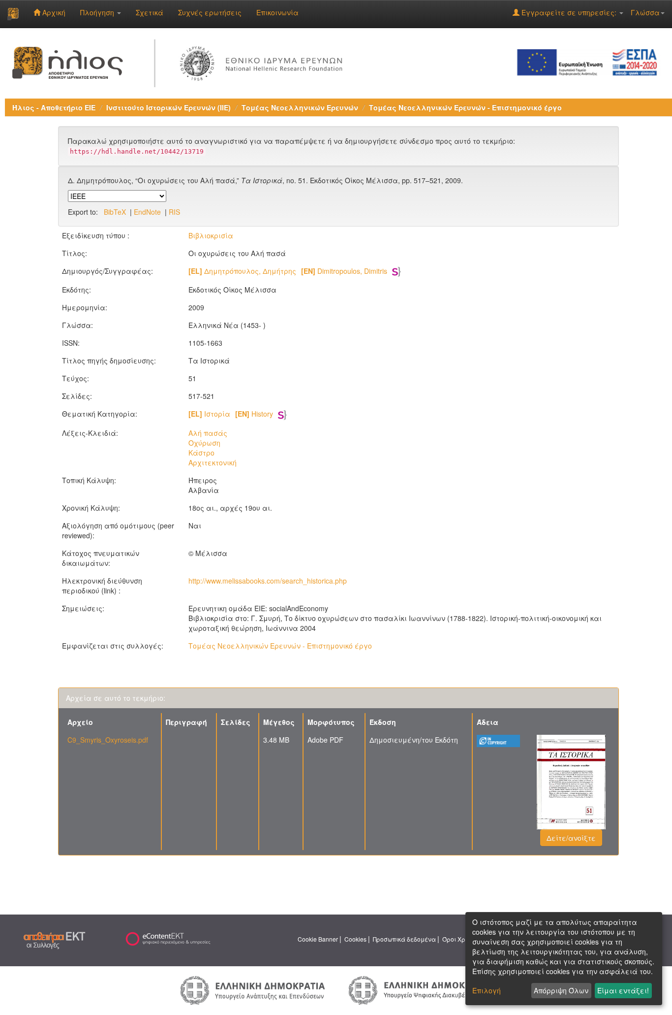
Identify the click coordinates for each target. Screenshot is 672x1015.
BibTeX (115, 212)
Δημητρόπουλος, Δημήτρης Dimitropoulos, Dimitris (287, 271)
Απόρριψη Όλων (561, 990)
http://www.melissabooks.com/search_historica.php (267, 581)
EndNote (147, 212)
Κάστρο (201, 453)
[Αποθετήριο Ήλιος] (13, 14)
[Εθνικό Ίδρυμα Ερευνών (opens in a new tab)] (263, 61)
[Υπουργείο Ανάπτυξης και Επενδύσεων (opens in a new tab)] (253, 989)
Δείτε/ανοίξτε (571, 838)
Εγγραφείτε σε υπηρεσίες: (568, 12)
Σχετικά (149, 12)
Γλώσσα (645, 12)
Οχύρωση (204, 443)
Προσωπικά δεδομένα (404, 939)
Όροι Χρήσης (461, 939)
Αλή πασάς (207, 433)
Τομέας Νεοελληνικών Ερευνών (300, 107)
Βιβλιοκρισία (210, 235)
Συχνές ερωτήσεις (210, 12)
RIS (174, 212)
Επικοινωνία (277, 12)
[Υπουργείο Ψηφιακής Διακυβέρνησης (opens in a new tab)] (419, 989)
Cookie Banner (318, 939)
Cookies (355, 939)
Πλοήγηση (98, 12)
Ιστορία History (230, 414)
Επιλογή (486, 990)
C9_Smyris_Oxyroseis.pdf (107, 740)
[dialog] (563, 958)
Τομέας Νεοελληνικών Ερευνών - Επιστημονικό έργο (465, 107)
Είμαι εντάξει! (623, 990)
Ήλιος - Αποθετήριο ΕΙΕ (53, 107)
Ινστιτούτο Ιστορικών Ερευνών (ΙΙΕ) (168, 107)
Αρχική (52, 12)
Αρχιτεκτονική (212, 462)
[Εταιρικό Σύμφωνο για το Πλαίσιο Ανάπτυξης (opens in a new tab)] (590, 61)
